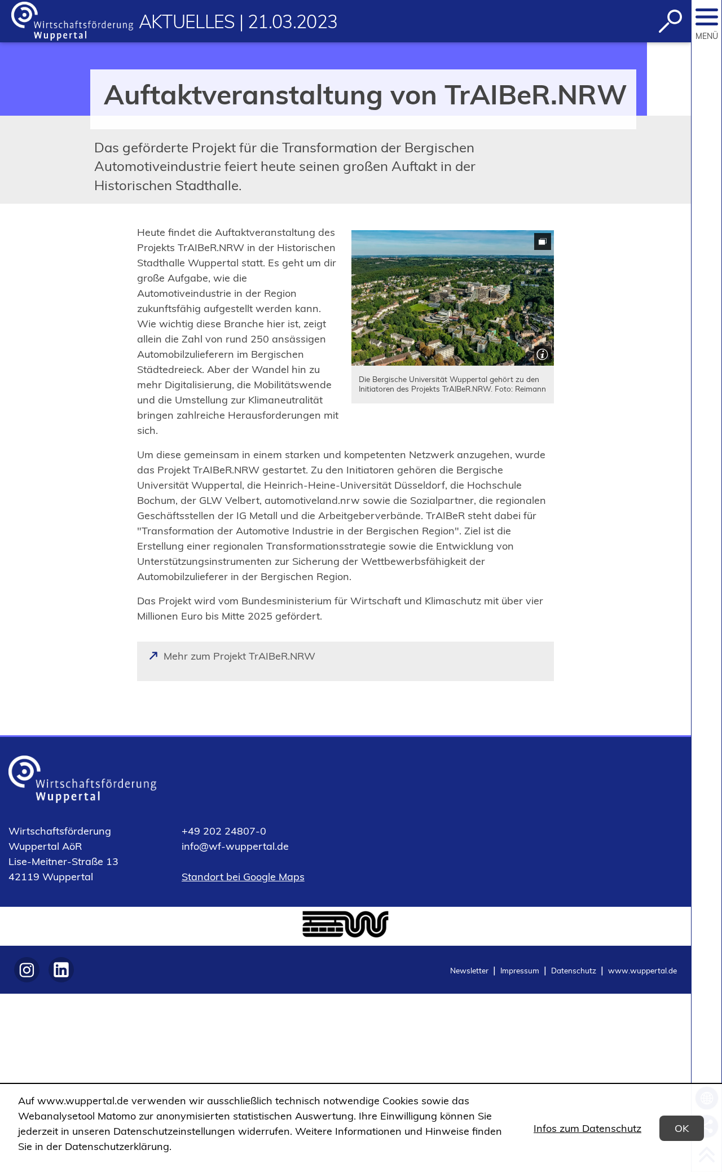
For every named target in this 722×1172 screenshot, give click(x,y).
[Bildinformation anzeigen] (541, 353)
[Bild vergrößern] (452, 298)
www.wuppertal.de (642, 970)
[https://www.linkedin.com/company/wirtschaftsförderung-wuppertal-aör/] (61, 970)
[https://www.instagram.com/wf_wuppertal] (27, 970)
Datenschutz (573, 970)
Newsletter (469, 970)
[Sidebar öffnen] (706, 17)
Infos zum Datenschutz (587, 1128)
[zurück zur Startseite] (72, 21)
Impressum (519, 970)
